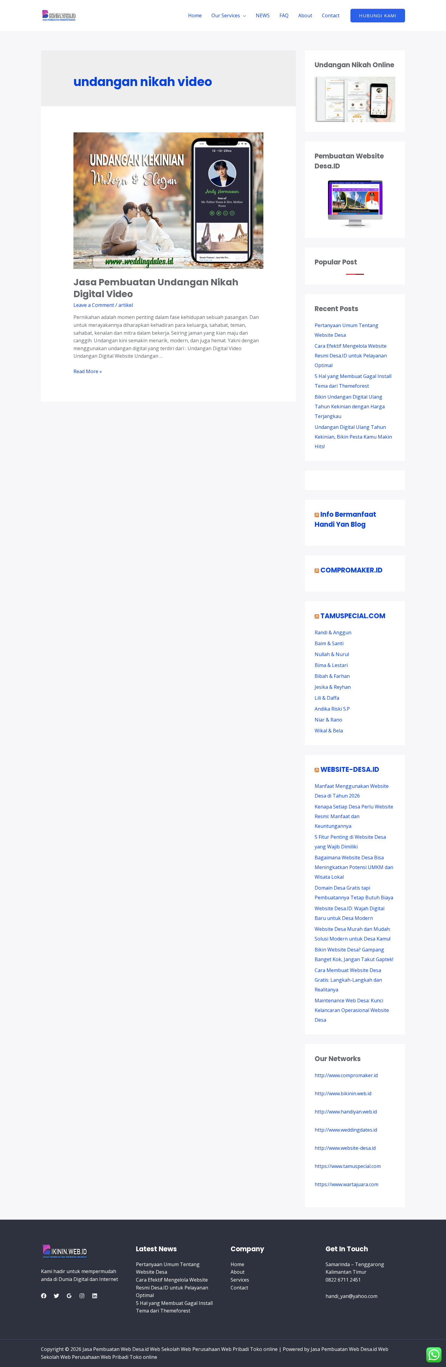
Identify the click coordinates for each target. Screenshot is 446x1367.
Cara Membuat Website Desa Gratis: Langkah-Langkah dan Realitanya (348, 980)
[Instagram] (82, 1296)
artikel (125, 305)
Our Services (225, 15)
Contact (331, 15)
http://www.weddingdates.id (346, 1129)
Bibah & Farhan (332, 676)
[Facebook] (43, 1296)
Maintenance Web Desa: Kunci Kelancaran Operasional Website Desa (352, 1010)
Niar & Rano (328, 719)
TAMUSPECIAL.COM (352, 616)
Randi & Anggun (333, 632)
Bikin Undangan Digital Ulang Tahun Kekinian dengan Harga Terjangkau (350, 406)
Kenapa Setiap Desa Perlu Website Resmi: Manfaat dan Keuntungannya (354, 816)
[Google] (69, 1296)
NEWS (263, 15)
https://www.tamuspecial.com (348, 1166)
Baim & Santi (329, 643)
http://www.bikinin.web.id (343, 1093)
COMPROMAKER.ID (351, 570)
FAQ (284, 15)
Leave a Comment (93, 305)
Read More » (87, 371)
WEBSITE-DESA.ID (349, 769)
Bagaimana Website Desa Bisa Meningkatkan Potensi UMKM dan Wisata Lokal (354, 867)
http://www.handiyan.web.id (346, 1111)
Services (240, 1279)
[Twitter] (56, 1296)
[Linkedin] (94, 1296)
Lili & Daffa (327, 698)
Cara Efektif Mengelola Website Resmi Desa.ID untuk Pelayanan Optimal (351, 356)
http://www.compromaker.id (346, 1075)
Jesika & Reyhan (333, 687)
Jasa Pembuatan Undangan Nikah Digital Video (155, 288)
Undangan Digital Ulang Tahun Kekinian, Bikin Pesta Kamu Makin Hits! (353, 437)
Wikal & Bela (329, 730)
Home (195, 15)
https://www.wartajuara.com (346, 1184)
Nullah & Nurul (332, 654)
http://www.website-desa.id (345, 1148)
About (305, 15)
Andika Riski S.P (332, 708)
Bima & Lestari (331, 665)
